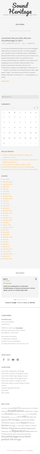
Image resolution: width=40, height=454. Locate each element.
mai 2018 (5, 242)
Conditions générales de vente (10, 388)
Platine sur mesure (31, 425)
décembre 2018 (7, 237)
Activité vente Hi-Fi (27, 408)
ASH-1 (2, 414)
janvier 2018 (6, 247)
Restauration (20, 428)
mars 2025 (6, 191)
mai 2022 (5, 215)
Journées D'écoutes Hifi (13, 43)
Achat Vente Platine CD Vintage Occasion (13, 381)
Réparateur (31, 428)
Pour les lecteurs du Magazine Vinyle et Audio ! (17, 164)
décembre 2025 (7, 182)
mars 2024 (6, 203)
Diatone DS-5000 (26, 414)
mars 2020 (6, 232)
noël (17, 425)
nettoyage (12, 425)
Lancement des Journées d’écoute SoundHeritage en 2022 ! (16, 39)
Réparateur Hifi (6, 431)
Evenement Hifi (13, 417)
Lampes (12, 423)
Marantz (32, 423)
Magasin (24, 422)
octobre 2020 (7, 225)
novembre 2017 (7, 249)
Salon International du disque (22, 434)
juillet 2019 (6, 234)
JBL (20, 420)
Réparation (19, 431)
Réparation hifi (7, 434)
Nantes (4, 425)
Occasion (21, 425)
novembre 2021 (7, 220)
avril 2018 (5, 244)
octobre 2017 (7, 251)
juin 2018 (5, 239)
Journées (24, 420)
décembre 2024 (7, 196)
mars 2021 (6, 222)
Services (3, 385)
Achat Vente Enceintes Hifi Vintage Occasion (14, 373)
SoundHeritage (9, 436)
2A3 (2, 408)
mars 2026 (6, 179)
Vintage (17, 439)
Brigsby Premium (18, 450)
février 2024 (6, 206)
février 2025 (6, 194)
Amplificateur (16, 411)
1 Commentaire (30, 43)
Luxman (17, 423)
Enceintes (5, 417)
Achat (10, 408)
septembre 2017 (8, 254)
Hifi (24, 416)
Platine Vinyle (8, 428)
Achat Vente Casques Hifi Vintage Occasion (14, 378)
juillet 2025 (6, 186)
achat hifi (16, 408)
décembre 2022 (7, 210)
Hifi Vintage (13, 419)
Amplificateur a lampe (31, 411)
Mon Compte (5, 393)
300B (5, 408)
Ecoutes (34, 414)
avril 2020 (5, 230)
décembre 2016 (7, 259)
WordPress (30, 450)
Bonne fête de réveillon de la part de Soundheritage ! (18, 167)
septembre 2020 (8, 227)
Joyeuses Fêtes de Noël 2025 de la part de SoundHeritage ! (20, 169)
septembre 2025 (8, 184)
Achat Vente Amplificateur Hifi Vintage (12, 371)
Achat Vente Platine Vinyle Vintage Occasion (14, 376)
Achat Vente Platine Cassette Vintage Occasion (15, 383)
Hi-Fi (19, 416)
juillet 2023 (6, 208)
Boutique (9, 413)
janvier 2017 (6, 256)
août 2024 (6, 201)
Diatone (20, 414)
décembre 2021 (7, 218)
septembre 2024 (8, 198)
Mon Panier (4, 390)
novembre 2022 (7, 213)
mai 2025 (5, 189)
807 (7, 408)
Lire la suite (5, 81)
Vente (21, 436)
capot (15, 414)
